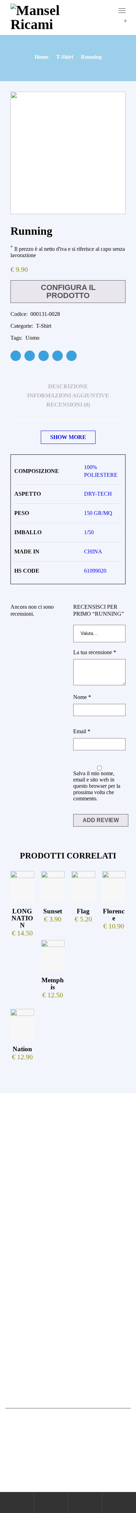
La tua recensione (94, 652)
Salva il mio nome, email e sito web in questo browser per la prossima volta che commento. (96, 785)
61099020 (95, 571)
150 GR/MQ (98, 513)
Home (41, 57)
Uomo (32, 338)
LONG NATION (22, 918)
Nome (82, 697)
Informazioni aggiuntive (68, 395)
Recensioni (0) (68, 405)
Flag (83, 911)
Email (81, 731)
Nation (22, 1049)
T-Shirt (64, 57)
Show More (68, 437)
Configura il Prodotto (68, 291)
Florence (113, 914)
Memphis (52, 983)
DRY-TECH (98, 494)
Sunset (52, 911)
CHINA (93, 551)
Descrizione (68, 386)
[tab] (68, 386)
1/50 (89, 532)
